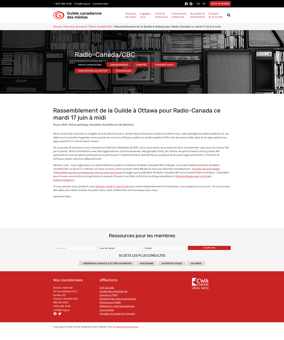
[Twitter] (190, 3)
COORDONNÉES (119, 64)
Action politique (78, 124)
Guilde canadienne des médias (84, 15)
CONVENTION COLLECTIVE (92, 70)
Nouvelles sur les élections (118, 124)
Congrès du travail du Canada (117, 313)
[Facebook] (186, 3)
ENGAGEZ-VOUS (164, 64)
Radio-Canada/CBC (100, 26)
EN (198, 3)
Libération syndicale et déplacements (107, 263)
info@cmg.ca (82, 3)
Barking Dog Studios (127, 326)
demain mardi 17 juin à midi (112, 186)
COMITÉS (141, 64)
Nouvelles (95, 124)
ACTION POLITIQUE (172, 263)
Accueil (57, 26)
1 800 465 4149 (63, 3)
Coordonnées (100, 3)
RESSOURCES (123, 70)
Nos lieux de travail (75, 26)
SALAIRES (196, 263)
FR (204, 3)
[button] (220, 3)
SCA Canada (107, 287)
